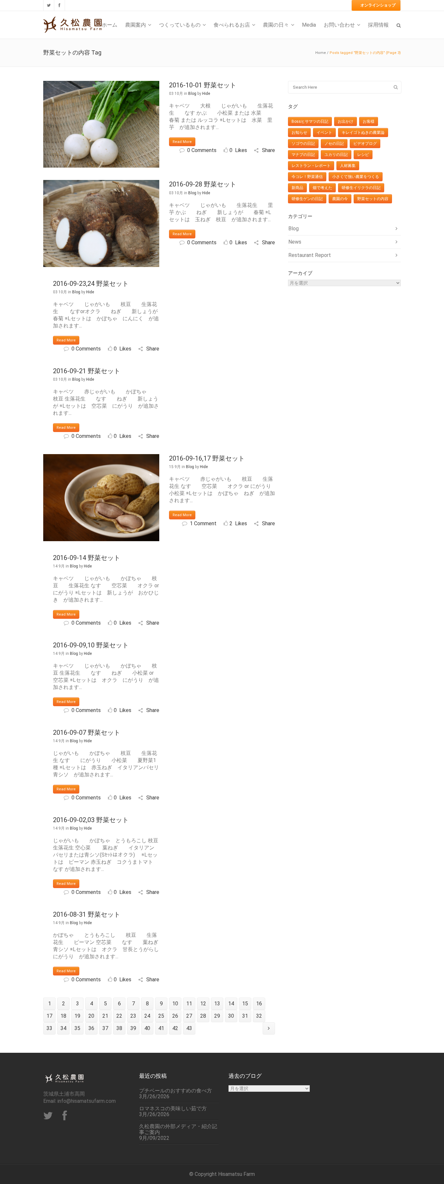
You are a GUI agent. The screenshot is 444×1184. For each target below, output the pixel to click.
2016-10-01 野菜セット (202, 85)
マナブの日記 (303, 154)
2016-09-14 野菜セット (86, 558)
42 (175, 1028)
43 (189, 1028)
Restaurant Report (309, 255)
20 (91, 1016)
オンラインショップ (378, 5)
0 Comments (201, 150)
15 (245, 1003)
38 (119, 1028)
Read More (182, 142)
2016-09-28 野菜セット (202, 184)
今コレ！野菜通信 (307, 176)
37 (105, 1028)
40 (147, 1028)
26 (175, 1016)
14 (231, 1003)
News (294, 242)
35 (77, 1028)
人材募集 (348, 165)
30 (231, 1016)
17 (49, 1016)
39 (133, 1028)
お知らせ (299, 132)
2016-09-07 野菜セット (86, 732)
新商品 (297, 187)
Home (320, 53)
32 (259, 1016)
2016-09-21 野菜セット (86, 371)
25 (161, 1016)
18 (63, 1016)
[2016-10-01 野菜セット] (101, 124)
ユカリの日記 (336, 154)
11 (189, 1003)
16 (259, 1003)
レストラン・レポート (311, 165)
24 (147, 1016)
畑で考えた (322, 187)
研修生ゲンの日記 (307, 199)
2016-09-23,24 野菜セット (91, 283)
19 (77, 1016)
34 (63, 1028)
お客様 (368, 121)
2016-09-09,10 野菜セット (91, 645)
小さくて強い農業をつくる (355, 176)
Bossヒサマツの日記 (310, 121)
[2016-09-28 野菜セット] (101, 223)
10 (175, 1003)
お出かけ (345, 121)
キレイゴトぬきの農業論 (363, 132)
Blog (192, 93)
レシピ (363, 154)
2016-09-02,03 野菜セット (91, 820)
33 (49, 1028)
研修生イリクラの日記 (361, 187)
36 (91, 1028)
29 (217, 1016)
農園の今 (340, 199)
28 (203, 1016)
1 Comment (203, 523)
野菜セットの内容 (372, 199)
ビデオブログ (365, 143)
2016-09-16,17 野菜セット (207, 458)
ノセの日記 (334, 143)
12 (203, 1003)
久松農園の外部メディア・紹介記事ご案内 (178, 1129)
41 (161, 1028)
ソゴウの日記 (303, 143)
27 (189, 1016)
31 (245, 1016)
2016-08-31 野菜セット (86, 914)
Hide (206, 93)
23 (133, 1016)
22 (119, 1016)
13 (217, 1003)
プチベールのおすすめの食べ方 (175, 1091)
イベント (324, 132)
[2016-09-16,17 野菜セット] (101, 497)
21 (105, 1016)
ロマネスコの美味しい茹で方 (173, 1109)
